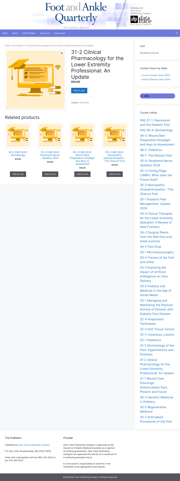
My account (45, 33)
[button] (62, 53)
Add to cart (79, 90)
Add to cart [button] (18, 174)
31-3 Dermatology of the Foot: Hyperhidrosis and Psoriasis (157, 350)
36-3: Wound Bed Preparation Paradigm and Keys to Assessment (157, 140)
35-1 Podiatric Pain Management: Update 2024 (155, 204)
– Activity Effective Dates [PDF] (155, 79)
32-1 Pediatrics (150, 340)
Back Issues (60, 33)
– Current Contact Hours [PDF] (155, 75)
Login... (147, 96)
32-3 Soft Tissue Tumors (157, 329)
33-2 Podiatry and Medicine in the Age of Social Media (155, 290)
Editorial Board (29, 33)
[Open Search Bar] (176, 33)
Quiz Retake (17, 45)
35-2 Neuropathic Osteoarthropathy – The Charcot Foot (156, 189)
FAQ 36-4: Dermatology (156, 130)
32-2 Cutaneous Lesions (157, 334)
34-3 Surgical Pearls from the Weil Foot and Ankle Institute (156, 237)
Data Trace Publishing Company (34, 445)
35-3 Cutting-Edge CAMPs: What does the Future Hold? (156, 175)
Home (5, 33)
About (15, 33)
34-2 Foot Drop (150, 246)
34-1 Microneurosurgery (157, 252)
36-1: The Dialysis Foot (156, 155)
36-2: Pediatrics (151, 150)
